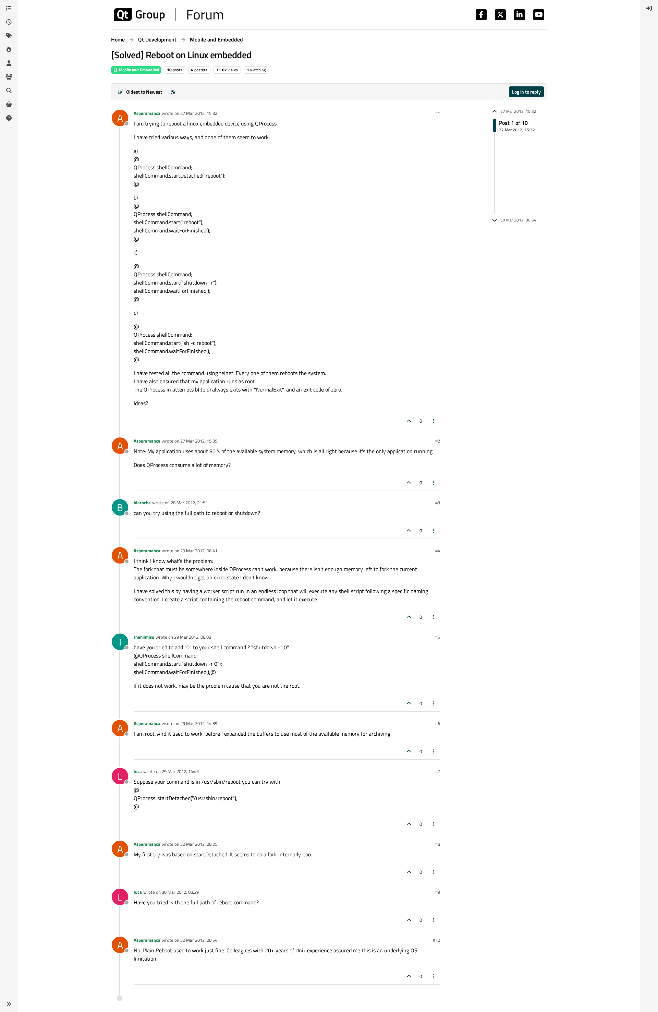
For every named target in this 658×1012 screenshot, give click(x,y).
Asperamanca (147, 113)
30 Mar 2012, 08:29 (180, 892)
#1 (437, 113)
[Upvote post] (409, 420)
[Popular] (9, 49)
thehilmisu (144, 637)
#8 (437, 844)
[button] (9, 1003)
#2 (437, 440)
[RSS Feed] (173, 91)
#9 (437, 892)
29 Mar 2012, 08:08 (192, 637)
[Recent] (9, 21)
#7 (437, 771)
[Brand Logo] (168, 14)
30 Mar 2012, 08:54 (198, 940)
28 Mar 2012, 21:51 (189, 502)
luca (138, 771)
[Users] (9, 63)
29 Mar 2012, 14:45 (180, 771)
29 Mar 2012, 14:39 (198, 723)
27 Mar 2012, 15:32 (198, 113)
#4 (437, 550)
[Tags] (9, 35)
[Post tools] (434, 420)
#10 (436, 940)
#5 (437, 637)
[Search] (9, 90)
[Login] (649, 8)
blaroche (142, 502)
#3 (437, 502)
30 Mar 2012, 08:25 (198, 844)
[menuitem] (649, 8)
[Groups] (9, 76)
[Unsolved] (9, 117)
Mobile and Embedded (138, 70)
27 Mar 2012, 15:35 (198, 440)
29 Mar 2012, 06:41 (198, 550)
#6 (437, 723)
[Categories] (9, 8)
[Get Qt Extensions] (9, 104)
